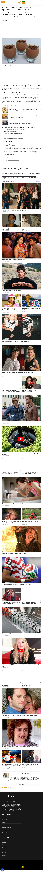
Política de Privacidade (6, 827)
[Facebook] (20, 784)
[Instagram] (23, 784)
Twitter (3, 844)
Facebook (4, 842)
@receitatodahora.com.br (13, 160)
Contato (3, 822)
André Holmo (4, 20)
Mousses (11, 16)
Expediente (4, 824)
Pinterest (4, 855)
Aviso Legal (4, 830)
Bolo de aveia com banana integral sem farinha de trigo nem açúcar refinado (18, 178)
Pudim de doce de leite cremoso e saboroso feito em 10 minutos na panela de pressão (20, 177)
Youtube (4, 850)
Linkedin (4, 852)
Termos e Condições (6, 819)
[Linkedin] (19, 784)
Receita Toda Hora (5, 16)
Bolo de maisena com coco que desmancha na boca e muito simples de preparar (19, 176)
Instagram (4, 847)
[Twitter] (22, 784)
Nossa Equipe (5, 832)
